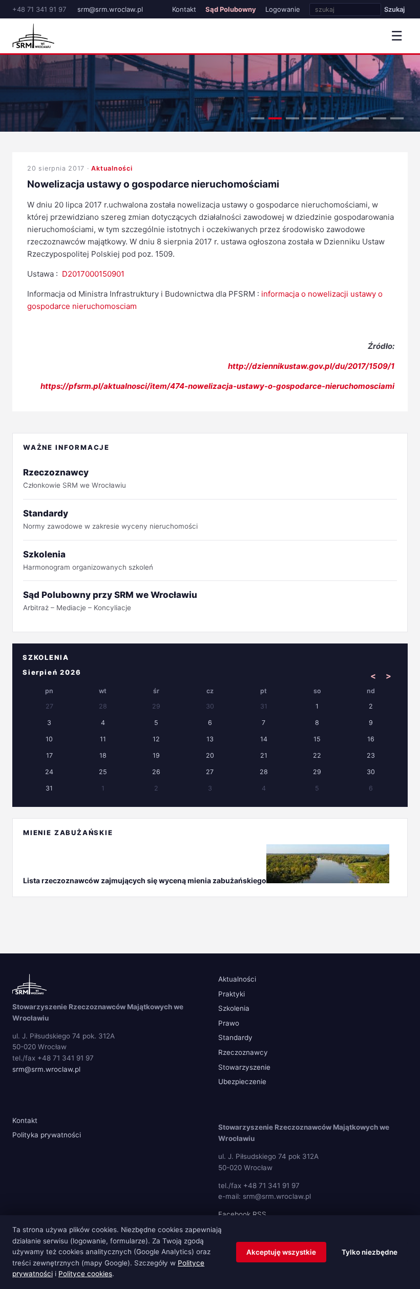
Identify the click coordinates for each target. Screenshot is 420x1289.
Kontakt (184, 9)
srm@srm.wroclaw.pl (110, 9)
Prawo (228, 1023)
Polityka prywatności (46, 1135)
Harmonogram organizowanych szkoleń (88, 560)
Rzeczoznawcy (243, 1052)
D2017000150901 (93, 274)
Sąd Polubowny (230, 9)
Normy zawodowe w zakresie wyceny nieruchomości (110, 519)
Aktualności (111, 168)
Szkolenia (233, 1008)
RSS (259, 1214)
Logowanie (282, 9)
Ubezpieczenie (242, 1081)
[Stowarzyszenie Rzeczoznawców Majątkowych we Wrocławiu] (33, 36)
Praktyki (231, 994)
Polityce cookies (85, 1274)
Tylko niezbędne (369, 1252)
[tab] (257, 118)
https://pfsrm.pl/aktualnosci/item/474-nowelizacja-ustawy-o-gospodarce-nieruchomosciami (217, 386)
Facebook (234, 1214)
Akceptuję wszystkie (281, 1252)
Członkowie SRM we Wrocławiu (74, 478)
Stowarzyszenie (244, 1067)
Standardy (235, 1037)
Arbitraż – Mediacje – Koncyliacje (110, 601)
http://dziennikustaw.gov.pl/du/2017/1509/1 (311, 366)
